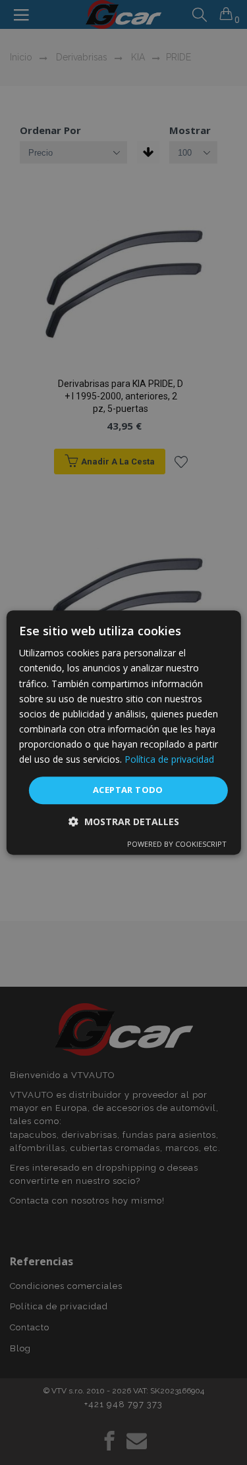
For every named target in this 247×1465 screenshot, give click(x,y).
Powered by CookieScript (177, 844)
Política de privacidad (169, 759)
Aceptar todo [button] (128, 790)
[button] (124, 821)
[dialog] (123, 732)
